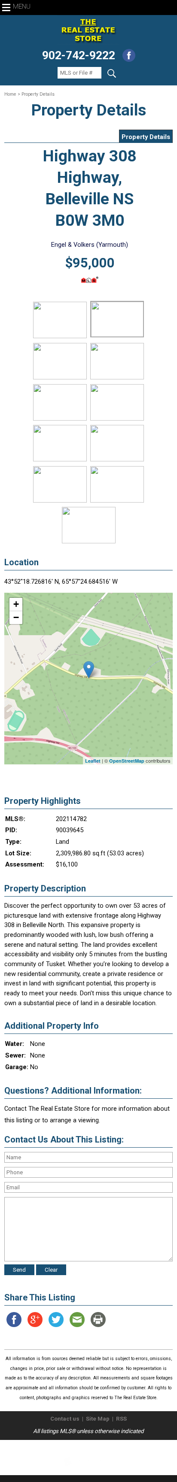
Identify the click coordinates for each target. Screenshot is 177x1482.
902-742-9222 (78, 55)
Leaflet (93, 761)
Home (10, 94)
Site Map (98, 1418)
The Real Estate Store (85, 1447)
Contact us (64, 1418)
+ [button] (16, 604)
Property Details (146, 137)
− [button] (16, 617)
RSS (121, 1418)
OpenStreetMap (126, 761)
